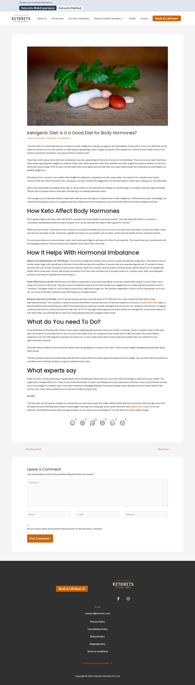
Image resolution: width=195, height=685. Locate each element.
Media (132, 18)
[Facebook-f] (118, 598)
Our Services (57, 18)
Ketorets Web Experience (38, 8)
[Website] (146, 515)
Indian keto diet (149, 302)
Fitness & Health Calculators (108, 18)
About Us (42, 18)
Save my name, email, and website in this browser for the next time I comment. (64, 528)
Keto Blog (51, 138)
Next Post (165, 449)
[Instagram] (128, 598)
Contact (144, 18)
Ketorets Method (70, 8)
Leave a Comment (36, 138)
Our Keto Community (78, 18)
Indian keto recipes (140, 406)
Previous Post (32, 449)
